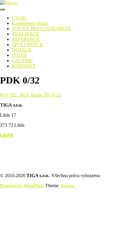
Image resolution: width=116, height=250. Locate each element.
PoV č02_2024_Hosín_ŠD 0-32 (30, 94)
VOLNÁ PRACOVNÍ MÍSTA (41, 28)
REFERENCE (26, 39)
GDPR (7, 135)
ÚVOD (19, 17)
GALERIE (22, 60)
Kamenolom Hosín (30, 23)
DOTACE (22, 49)
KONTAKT (23, 65)
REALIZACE (25, 33)
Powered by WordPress (22, 185)
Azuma (67, 185)
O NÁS (19, 55)
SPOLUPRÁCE (27, 44)
